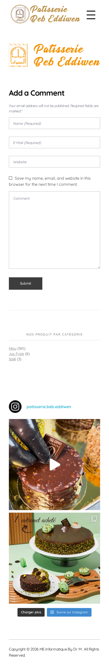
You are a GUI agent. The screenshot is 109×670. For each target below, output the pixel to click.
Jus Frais (16, 353)
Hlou (12, 348)
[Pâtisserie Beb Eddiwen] (45, 14)
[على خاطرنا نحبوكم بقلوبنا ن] (54, 558)
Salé (12, 359)
